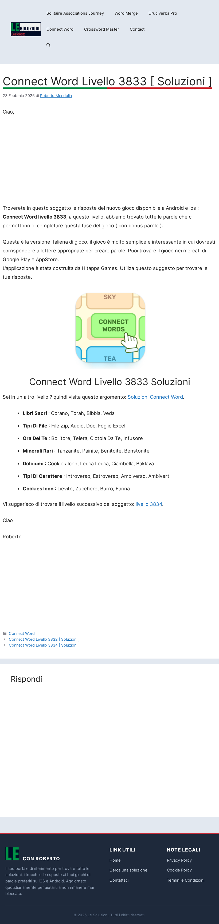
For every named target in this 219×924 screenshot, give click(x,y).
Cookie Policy (179, 870)
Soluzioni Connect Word (155, 397)
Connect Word (59, 29)
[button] (48, 45)
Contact (137, 29)
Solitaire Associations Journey (75, 13)
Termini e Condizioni (185, 880)
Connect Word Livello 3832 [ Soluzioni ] (44, 639)
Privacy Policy (179, 860)
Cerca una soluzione (128, 870)
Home (115, 860)
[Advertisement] (109, 161)
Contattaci (119, 880)
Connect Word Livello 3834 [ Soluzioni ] (44, 645)
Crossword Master (101, 29)
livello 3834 (149, 504)
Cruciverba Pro (162, 13)
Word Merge (126, 13)
